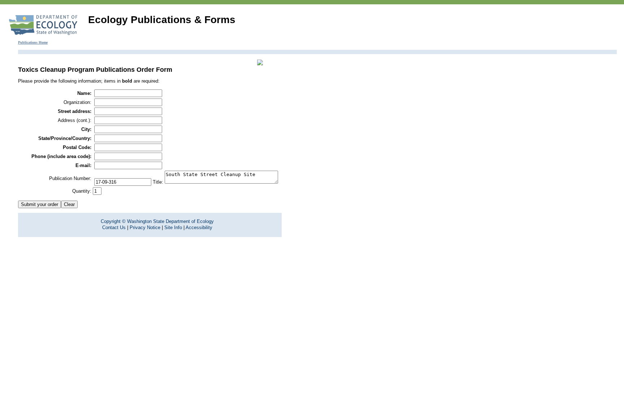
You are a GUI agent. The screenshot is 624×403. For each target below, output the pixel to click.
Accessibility (199, 227)
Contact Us (114, 227)
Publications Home (33, 42)
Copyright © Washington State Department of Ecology (157, 221)
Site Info (173, 227)
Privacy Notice (145, 227)
